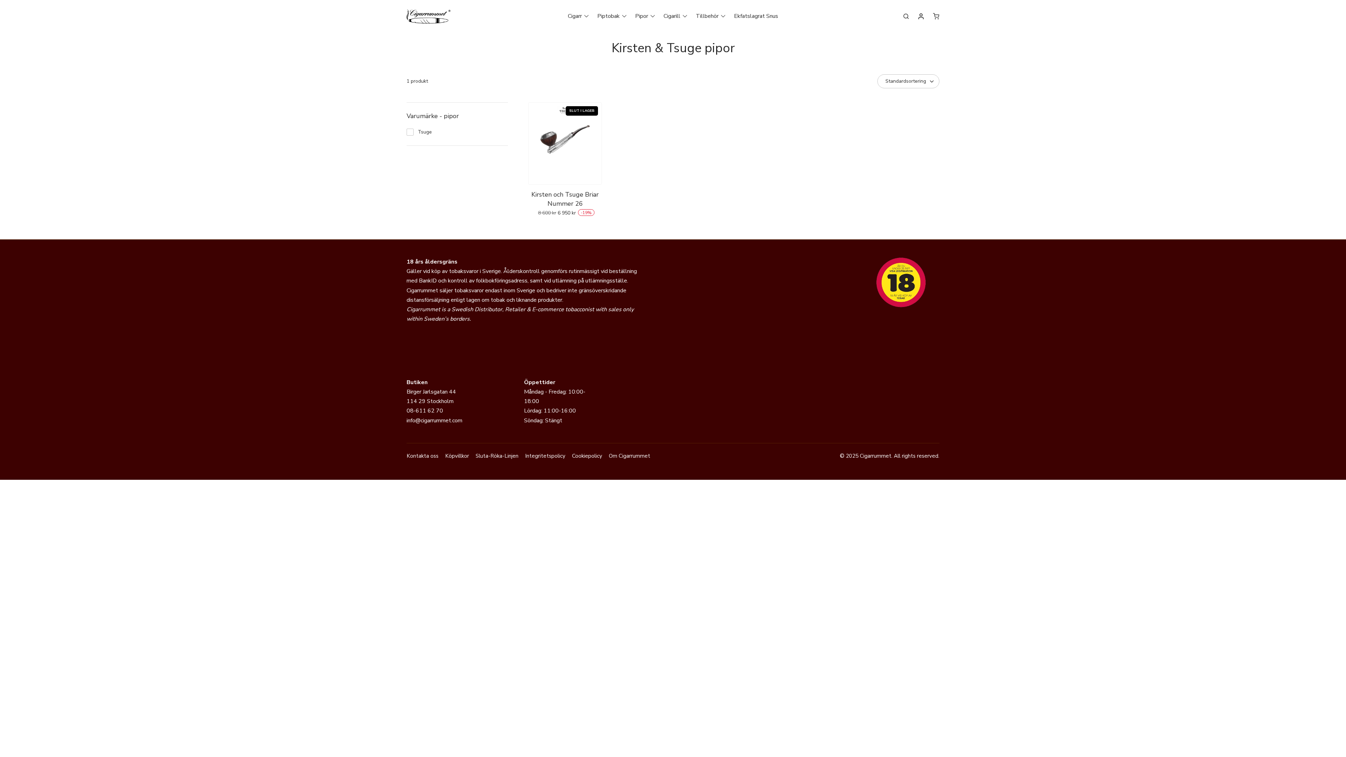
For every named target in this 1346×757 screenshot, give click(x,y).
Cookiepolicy (587, 455)
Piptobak (608, 16)
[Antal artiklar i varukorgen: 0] (936, 16)
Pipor (641, 16)
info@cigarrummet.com (434, 420)
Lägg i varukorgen (565, 228)
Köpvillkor (457, 455)
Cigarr (575, 16)
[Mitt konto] (921, 17)
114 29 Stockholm (430, 401)
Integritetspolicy (545, 455)
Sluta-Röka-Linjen (497, 455)
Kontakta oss (423, 455)
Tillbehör (707, 16)
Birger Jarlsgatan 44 (431, 392)
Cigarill (672, 16)
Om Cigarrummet (629, 455)
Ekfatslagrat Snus (756, 16)
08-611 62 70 (425, 411)
